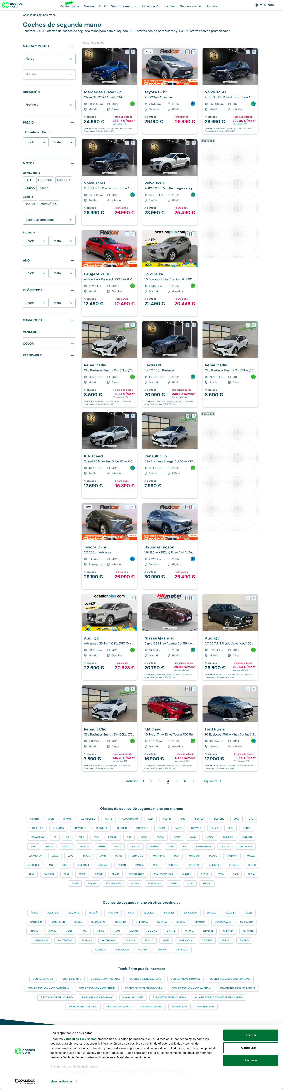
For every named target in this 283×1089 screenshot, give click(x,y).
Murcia (189, 931)
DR (55, 837)
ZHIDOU (207, 883)
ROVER (252, 865)
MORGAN (103, 865)
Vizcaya (142, 949)
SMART (115, 874)
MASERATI (194, 855)
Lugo (117, 931)
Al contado (31, 132)
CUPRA (161, 828)
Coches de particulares (105, 978)
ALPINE (108, 818)
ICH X (34, 846)
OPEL (156, 865)
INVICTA (84, 846)
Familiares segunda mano (97, 997)
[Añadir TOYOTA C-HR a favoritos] (187, 51)
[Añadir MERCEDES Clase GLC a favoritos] (127, 51)
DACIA (178, 828)
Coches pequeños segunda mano (230, 978)
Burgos (211, 912)
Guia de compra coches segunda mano (219, 997)
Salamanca (109, 940)
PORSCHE (214, 865)
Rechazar (250, 1060)
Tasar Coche (179, 1006)
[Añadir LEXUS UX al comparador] (193, 325)
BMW (236, 818)
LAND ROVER (245, 846)
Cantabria (36, 922)
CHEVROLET (80, 828)
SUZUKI (204, 874)
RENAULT (234, 865)
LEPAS (55, 855)
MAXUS (213, 855)
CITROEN (122, 828)
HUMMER (228, 837)
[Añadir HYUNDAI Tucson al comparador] (193, 507)
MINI (64, 865)
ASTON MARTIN (130, 818)
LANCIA (225, 846)
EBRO (81, 837)
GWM (193, 837)
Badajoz (149, 912)
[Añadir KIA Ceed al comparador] (193, 689)
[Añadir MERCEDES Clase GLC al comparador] (133, 51)
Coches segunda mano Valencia (191, 988)
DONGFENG (37, 837)
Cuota (46, 132)
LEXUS (86, 855)
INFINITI (66, 846)
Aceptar (250, 1035)
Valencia (100, 949)
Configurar (248, 1047)
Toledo (244, 940)
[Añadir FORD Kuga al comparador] (193, 234)
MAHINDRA (159, 855)
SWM (221, 874)
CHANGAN (58, 828)
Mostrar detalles (61, 1081)
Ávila (131, 912)
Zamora (162, 949)
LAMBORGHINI (203, 846)
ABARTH (34, 818)
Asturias (113, 912)
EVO (96, 837)
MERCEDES (33, 865)
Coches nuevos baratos (185, 978)
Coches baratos (43, 978)
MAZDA (251, 855)
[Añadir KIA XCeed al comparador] (133, 416)
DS (67, 837)
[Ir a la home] (12, 5)
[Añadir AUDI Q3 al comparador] (254, 598)
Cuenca (162, 922)
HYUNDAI (247, 837)
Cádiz (248, 912)
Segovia (130, 940)
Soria (166, 940)
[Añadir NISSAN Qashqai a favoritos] (187, 598)
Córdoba (120, 922)
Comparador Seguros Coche (237, 988)
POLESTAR (193, 865)
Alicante (73, 912)
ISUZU (101, 846)
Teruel (226, 940)
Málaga (152, 931)
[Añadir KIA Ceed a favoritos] (187, 689)
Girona (180, 922)
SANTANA (49, 874)
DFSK (230, 828)
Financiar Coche (133, 997)
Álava (34, 912)
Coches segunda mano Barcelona (48, 988)
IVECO (117, 846)
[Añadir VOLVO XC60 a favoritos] (248, 51)
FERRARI (112, 837)
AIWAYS (67, 818)
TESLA (251, 874)
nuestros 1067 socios (81, 1039)
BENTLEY (200, 818)
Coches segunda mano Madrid (97, 988)
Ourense (228, 931)
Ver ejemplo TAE (120, 124)
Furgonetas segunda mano (169, 997)
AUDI (150, 818)
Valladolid (122, 949)
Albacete (53, 912)
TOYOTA (92, 883)
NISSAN (122, 865)
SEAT (66, 874)
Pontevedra (65, 940)
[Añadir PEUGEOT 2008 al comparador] (133, 234)
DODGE (247, 828)
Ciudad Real (98, 922)
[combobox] (26, 61)
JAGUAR (154, 846)
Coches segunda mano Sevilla (143, 988)
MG (51, 865)
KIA (185, 846)
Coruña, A (142, 922)
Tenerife (207, 940)
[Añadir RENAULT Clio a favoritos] (127, 325)
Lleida (100, 931)
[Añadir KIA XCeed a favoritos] (127, 416)
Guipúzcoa (246, 922)
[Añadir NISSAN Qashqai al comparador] (193, 598)
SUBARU (186, 874)
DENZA (214, 828)
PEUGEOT (173, 865)
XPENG (174, 883)
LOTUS (118, 855)
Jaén (69, 931)
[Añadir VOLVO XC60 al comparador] (254, 51)
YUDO (190, 883)
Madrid (133, 931)
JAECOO (135, 846)
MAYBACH (232, 855)
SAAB (31, 874)
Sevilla (149, 940)
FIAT (129, 837)
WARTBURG (154, 883)
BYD (251, 818)
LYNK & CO (137, 855)
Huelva (34, 931)
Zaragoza (182, 949)
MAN (176, 855)
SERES (82, 874)
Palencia (248, 931)
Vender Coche (205, 1006)
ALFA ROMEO (88, 818)
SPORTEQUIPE (136, 874)
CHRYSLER (101, 828)
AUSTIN (167, 818)
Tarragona (186, 940)
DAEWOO (196, 828)
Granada (199, 922)
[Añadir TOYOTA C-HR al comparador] (193, 51)
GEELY (177, 837)
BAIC (183, 818)
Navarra (208, 931)
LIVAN (103, 855)
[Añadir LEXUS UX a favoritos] (187, 325)
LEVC (71, 855)
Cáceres (230, 912)
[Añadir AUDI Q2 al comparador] (133, 598)
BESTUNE (219, 818)
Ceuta (78, 922)
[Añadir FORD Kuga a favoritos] (187, 234)
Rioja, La (87, 940)
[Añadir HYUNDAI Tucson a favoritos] (187, 507)
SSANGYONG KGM (163, 874)
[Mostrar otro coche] (109, 82)
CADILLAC (37, 828)
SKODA (98, 874)
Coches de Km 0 (71, 978)
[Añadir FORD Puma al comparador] (254, 689)
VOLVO (135, 883)
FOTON (160, 837)
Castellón (58, 922)
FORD (144, 837)
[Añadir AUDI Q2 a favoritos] (127, 598)
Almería (93, 912)
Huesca (52, 931)
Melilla (171, 931)
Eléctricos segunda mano (57, 997)
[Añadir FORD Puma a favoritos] (248, 689)
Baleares (168, 912)
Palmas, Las (41, 940)
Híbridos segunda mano (83, 1006)
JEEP (170, 846)
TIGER (75, 883)
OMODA (139, 865)
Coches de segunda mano (145, 978)
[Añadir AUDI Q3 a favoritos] (248, 598)
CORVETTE (142, 828)
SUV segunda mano (150, 1006)
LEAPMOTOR (35, 855)
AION (51, 818)
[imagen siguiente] (134, 66)
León (84, 931)
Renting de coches (118, 1006)
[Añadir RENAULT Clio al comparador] (133, 325)
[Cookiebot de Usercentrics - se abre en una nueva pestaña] (25, 1081)
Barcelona (190, 912)
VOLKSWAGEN (113, 883)
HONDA (210, 837)
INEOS (49, 846)
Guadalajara (223, 922)
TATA (235, 874)
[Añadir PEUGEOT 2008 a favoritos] (127, 234)
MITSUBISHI (83, 865)
